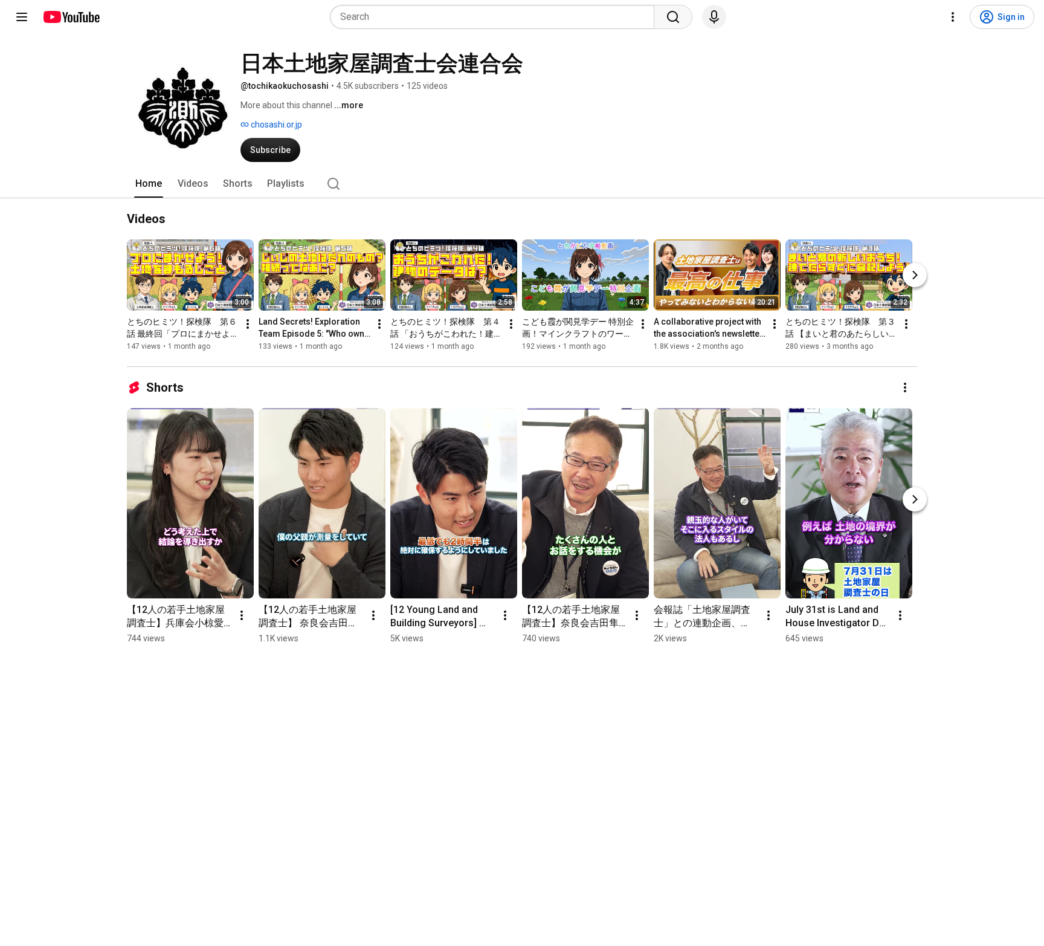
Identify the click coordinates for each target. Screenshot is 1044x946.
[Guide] (21, 17)
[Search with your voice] (714, 17)
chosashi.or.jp (275, 124)
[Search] (673, 17)
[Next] (915, 275)
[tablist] (522, 183)
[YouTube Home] (71, 17)
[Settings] (953, 17)
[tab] (148, 183)
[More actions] (248, 324)
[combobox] (495, 17)
